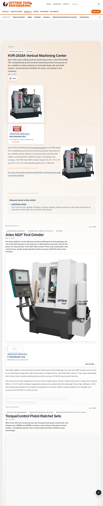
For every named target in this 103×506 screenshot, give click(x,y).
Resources (54, 11)
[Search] (99, 4)
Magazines (44, 11)
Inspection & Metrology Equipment (17, 402)
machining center (39, 147)
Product (11, 46)
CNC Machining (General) (16, 51)
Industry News (16, 11)
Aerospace (46, 17)
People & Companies (19, 17)
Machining (37, 17)
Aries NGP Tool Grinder (24, 235)
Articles (5, 11)
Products (28, 11)
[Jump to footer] (98, 492)
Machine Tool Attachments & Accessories (65, 17)
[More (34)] (99, 17)
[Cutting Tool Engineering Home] (17, 4)
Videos (36, 11)
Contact (66, 4)
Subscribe (96, 11)
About (48, 4)
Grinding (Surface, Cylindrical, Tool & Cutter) (40, 231)
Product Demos (84, 17)
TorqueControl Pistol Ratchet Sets (33, 406)
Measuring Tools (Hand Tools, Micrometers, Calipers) (71, 402)
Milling (30, 17)
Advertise (57, 4)
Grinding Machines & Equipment (16, 231)
